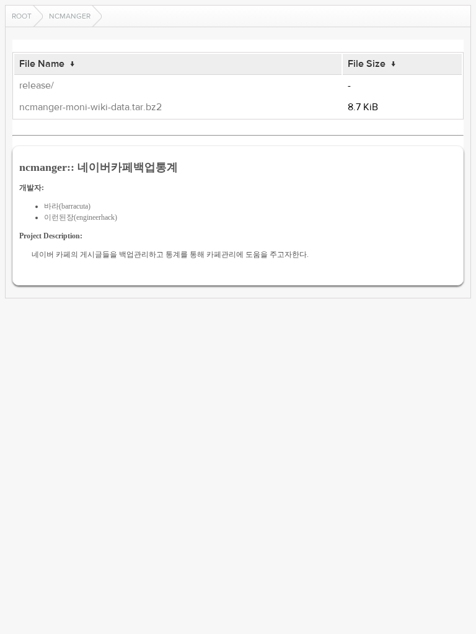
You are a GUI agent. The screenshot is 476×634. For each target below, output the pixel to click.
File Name (41, 64)
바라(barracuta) (67, 206)
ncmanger (69, 16)
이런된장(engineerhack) (80, 217)
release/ (36, 85)
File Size (367, 64)
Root (22, 16)
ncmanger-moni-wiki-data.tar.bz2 (90, 107)
